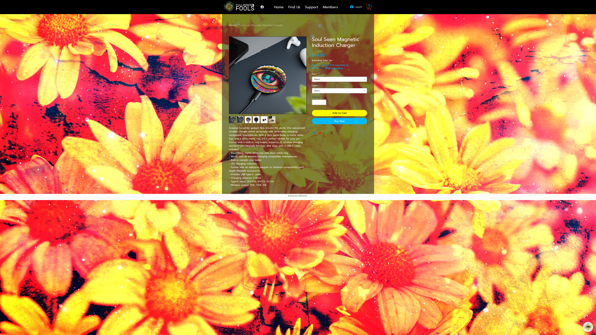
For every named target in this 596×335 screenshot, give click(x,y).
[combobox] (339, 79)
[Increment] (324, 102)
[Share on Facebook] (314, 133)
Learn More (337, 68)
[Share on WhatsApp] (326, 133)
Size (314, 74)
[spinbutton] (319, 102)
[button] (369, 7)
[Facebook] (262, 7)
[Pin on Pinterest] (320, 133)
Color (315, 85)
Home (232, 25)
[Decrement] (314, 102)
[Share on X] (332, 133)
